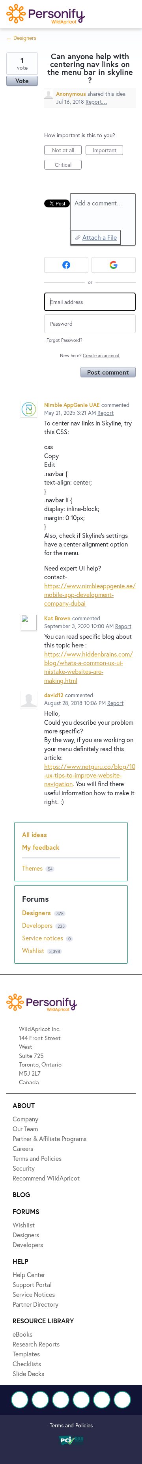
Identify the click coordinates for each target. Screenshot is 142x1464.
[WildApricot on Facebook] (19, 1399)
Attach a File (99, 237)
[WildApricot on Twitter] (40, 1399)
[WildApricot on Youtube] (81, 1399)
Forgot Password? (64, 340)
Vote (22, 80)
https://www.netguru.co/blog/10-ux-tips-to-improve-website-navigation (89, 775)
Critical (68, 165)
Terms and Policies (71, 1425)
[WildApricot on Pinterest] (101, 1399)
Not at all (67, 150)
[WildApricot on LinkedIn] (60, 1399)
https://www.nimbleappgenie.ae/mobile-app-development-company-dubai (90, 595)
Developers (38, 925)
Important (108, 150)
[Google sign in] (114, 265)
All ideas (34, 834)
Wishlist (34, 950)
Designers (37, 912)
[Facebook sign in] (66, 265)
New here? (90, 355)
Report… (96, 101)
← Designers (21, 37)
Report (105, 412)
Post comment (108, 372)
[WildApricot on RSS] (122, 1399)
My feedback (41, 847)
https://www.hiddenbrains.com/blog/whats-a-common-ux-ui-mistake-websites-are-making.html (88, 667)
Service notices (43, 938)
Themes (32, 868)
